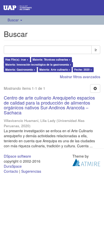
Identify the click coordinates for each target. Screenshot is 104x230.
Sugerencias (31, 171)
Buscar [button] (14, 19)
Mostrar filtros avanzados (80, 76)
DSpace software (17, 156)
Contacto (11, 171)
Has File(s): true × (16, 59)
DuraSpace (13, 166)
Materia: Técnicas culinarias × (51, 59)
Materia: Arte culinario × (54, 69)
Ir (96, 49)
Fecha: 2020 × (83, 69)
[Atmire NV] (86, 161)
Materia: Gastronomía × (20, 69)
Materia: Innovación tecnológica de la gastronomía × (38, 64)
